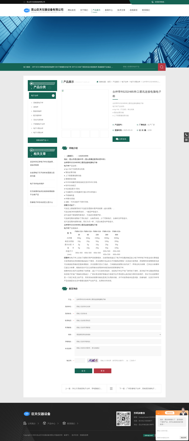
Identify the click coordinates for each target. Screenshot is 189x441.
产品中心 (51, 424)
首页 (109, 82)
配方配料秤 (37, 115)
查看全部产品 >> (42, 140)
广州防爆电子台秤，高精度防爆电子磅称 (142, 388)
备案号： (67, 435)
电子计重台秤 (38, 132)
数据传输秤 (37, 111)
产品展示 (116, 82)
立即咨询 (122, 139)
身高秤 (35, 107)
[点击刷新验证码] (92, 360)
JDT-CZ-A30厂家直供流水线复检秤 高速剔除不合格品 (91, 67)
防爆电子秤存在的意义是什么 (41, 202)
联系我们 (71, 424)
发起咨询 (183, 437)
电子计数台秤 (38, 128)
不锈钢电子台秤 (39, 124)
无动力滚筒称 (38, 120)
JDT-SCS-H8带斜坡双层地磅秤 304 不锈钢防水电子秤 (51, 67)
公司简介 (32, 424)
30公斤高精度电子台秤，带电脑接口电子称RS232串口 (93, 388)
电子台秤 (34, 95)
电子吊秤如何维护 (37, 184)
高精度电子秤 (38, 103)
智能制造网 (84, 435)
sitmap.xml (149, 435)
